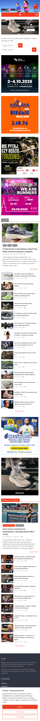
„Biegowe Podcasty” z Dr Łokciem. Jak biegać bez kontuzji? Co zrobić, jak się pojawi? (24, 637)
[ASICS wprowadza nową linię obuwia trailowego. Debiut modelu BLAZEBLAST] (7, 371)
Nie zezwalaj (20, 717)
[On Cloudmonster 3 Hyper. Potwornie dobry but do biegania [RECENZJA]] (7, 312)
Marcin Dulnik (18, 254)
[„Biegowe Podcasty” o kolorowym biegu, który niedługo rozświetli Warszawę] (7, 556)
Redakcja (17, 536)
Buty (5, 245)
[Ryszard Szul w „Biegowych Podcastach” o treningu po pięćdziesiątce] (7, 566)
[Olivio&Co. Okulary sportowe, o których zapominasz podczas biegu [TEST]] (7, 401)
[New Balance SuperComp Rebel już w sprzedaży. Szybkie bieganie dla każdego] (7, 273)
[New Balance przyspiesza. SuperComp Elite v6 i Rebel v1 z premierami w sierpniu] (7, 332)
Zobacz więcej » (20, 411)
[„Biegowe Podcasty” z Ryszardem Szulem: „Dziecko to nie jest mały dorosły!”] (7, 625)
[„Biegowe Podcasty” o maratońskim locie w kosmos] (7, 615)
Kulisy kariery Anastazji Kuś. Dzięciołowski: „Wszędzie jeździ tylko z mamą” (19, 531)
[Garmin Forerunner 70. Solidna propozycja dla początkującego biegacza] (7, 322)
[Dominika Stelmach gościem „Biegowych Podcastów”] (7, 585)
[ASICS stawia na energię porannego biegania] (7, 283)
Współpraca (4, 686)
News (9, 245)
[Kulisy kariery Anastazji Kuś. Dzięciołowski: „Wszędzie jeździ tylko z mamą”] (20, 504)
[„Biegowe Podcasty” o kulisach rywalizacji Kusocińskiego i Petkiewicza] (7, 605)
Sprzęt (5, 220)
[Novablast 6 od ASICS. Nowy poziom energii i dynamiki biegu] (7, 391)
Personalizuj (20, 712)
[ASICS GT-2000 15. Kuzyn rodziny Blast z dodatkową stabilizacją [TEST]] (7, 293)
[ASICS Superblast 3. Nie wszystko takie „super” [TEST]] (7, 381)
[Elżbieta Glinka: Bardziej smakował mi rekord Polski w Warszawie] (7, 575)
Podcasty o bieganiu (10, 500)
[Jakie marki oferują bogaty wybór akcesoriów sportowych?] (7, 302)
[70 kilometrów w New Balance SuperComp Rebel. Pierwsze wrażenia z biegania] (20, 224)
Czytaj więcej (33, 269)
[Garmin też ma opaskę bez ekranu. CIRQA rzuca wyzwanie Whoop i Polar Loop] (7, 342)
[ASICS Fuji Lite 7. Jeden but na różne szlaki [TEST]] (7, 362)
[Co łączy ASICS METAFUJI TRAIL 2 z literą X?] (7, 352)
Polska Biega (19, 525)
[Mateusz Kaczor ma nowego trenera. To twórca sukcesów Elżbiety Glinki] (7, 595)
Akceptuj (20, 707)
